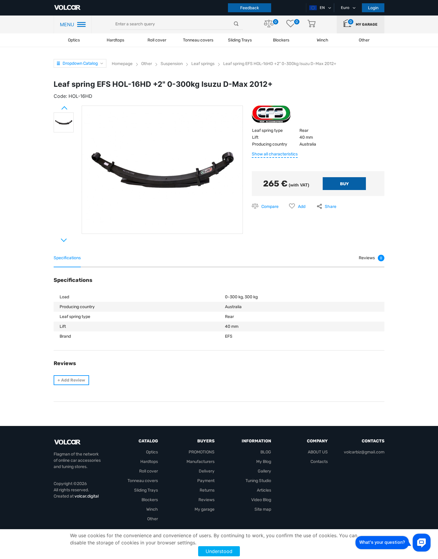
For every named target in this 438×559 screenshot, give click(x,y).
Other (152, 518)
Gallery (264, 471)
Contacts (319, 461)
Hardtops (115, 40)
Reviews (206, 499)
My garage (367, 24)
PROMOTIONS (202, 452)
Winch (152, 509)
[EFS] (271, 116)
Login (373, 7)
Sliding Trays (240, 40)
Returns (207, 490)
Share (330, 206)
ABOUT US (318, 452)
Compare (270, 206)
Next (57, 238)
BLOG (265, 452)
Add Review (71, 380)
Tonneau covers (198, 40)
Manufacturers (201, 461)
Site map (262, 509)
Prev (57, 106)
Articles (264, 490)
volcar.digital (86, 496)
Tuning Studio (258, 480)
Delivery (207, 471)
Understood (219, 551)
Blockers (150, 499)
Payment (206, 480)
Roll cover (156, 40)
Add (301, 206)
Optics (74, 40)
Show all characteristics (275, 154)
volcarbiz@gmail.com (364, 452)
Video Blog (261, 499)
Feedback (249, 7)
